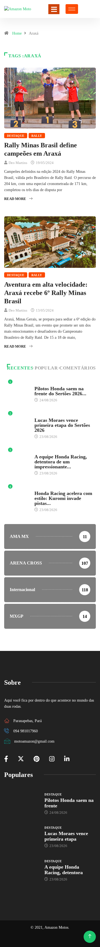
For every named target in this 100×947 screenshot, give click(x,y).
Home (17, 33)
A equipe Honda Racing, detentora (63, 869)
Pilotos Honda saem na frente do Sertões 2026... (60, 391)
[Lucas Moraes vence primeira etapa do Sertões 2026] (21, 837)
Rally (36, 135)
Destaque (15, 135)
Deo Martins (18, 163)
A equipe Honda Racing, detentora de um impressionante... (60, 461)
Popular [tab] (46, 368)
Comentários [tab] (77, 368)
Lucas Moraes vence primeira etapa (66, 836)
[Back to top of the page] (90, 936)
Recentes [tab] (20, 368)
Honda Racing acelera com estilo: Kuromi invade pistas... (63, 498)
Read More (15, 199)
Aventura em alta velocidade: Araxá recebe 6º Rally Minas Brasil (46, 293)
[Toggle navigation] (54, 9)
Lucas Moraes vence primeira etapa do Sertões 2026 (62, 425)
